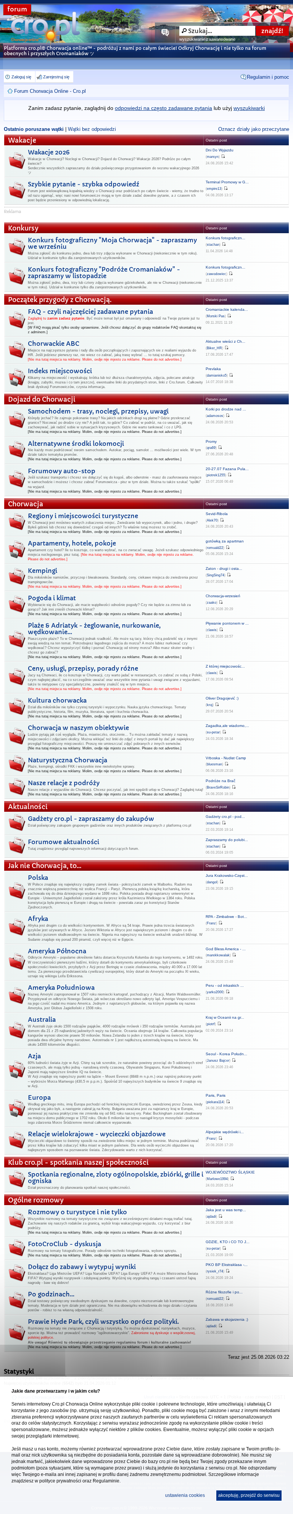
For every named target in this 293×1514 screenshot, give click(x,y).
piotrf (211, 1024)
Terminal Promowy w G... (227, 182)
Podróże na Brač (220, 781)
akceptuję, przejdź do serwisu (249, 1495)
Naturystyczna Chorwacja (67, 760)
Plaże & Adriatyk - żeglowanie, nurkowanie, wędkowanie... (94, 629)
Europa (39, 1097)
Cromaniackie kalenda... (227, 309)
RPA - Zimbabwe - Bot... (226, 916)
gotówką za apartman (225, 541)
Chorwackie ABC (53, 343)
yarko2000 (215, 992)
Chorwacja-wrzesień (223, 596)
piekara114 (215, 1102)
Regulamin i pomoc (268, 77)
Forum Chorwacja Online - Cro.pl (50, 91)
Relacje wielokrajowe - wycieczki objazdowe (97, 1134)
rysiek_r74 (215, 1271)
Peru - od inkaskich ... (225, 985)
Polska (38, 877)
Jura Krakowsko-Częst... (227, 875)
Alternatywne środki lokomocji (76, 443)
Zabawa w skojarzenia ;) (227, 1319)
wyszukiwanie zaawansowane (207, 39)
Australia (42, 1019)
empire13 (214, 189)
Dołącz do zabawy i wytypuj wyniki (82, 1267)
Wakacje (22, 141)
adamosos (215, 416)
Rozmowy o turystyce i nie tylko (77, 1212)
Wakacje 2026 (48, 152)
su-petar (213, 732)
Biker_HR (214, 348)
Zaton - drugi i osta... (224, 568)
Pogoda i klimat (52, 598)
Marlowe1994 (217, 1179)
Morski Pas (216, 316)
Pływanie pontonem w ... (227, 623)
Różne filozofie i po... (224, 1292)
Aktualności (28, 807)
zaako (211, 602)
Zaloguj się (21, 77)
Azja (34, 1056)
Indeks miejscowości (60, 371)
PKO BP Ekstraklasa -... (227, 1265)
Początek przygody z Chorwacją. (59, 300)
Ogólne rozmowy (36, 1200)
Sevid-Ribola (217, 514)
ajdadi (211, 1216)
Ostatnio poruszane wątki (34, 129)
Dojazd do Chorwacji (42, 400)
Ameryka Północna (57, 951)
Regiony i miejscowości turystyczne (83, 516)
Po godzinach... (51, 1294)
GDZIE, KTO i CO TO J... (228, 1242)
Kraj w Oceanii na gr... (225, 1017)
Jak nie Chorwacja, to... (44, 866)
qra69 (211, 448)
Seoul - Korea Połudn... (226, 1054)
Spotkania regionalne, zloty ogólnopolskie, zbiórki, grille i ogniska (115, 1177)
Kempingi (42, 570)
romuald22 (215, 548)
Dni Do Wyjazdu (219, 150)
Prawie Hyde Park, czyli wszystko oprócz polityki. (103, 1321)
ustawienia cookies (185, 1495)
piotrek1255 (216, 475)
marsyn (213, 157)
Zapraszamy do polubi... (227, 840)
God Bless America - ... (226, 949)
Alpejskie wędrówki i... (225, 1132)
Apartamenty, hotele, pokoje (72, 543)
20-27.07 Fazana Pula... (227, 469)
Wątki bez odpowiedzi (92, 129)
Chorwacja (25, 504)
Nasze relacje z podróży (64, 783)
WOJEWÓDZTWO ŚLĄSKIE (230, 1172)
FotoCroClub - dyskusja (64, 1244)
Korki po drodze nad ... (226, 409)
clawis (212, 630)
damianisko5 (217, 375)
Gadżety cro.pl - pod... (225, 816)
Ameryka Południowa (61, 987)
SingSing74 (215, 575)
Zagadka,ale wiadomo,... (227, 726)
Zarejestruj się (56, 77)
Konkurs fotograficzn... (225, 238)
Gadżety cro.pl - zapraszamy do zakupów (91, 818)
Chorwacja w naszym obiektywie (78, 728)
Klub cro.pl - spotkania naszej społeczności (78, 1163)
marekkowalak (218, 955)
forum (17, 9)
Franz (211, 923)
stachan (213, 245)
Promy (211, 441)
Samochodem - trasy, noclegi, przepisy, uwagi (98, 411)
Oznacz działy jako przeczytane (253, 129)
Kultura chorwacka (57, 700)
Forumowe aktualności (63, 842)
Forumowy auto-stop (61, 471)
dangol (212, 882)
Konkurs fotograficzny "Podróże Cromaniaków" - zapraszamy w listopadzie (104, 273)
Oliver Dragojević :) (222, 698)
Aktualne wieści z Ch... (225, 341)
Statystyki (19, 1371)
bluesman (214, 764)
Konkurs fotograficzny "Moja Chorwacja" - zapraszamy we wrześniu (112, 243)
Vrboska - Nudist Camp (226, 758)
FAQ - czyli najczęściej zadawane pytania (90, 311)
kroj (210, 705)
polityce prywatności (60, 1481)
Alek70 (212, 520)
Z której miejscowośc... (225, 666)
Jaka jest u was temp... (226, 1210)
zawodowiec (216, 274)
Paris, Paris (215, 1095)
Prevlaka (213, 369)
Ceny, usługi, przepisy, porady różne (83, 668)
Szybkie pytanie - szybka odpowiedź (83, 184)
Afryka (38, 918)
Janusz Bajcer (218, 1060)
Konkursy (23, 228)
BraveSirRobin (218, 787)
